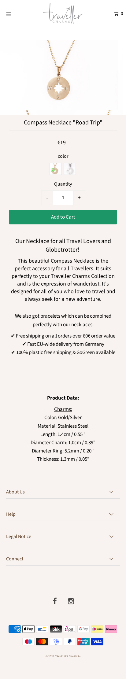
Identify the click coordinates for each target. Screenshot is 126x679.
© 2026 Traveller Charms (62, 657)
